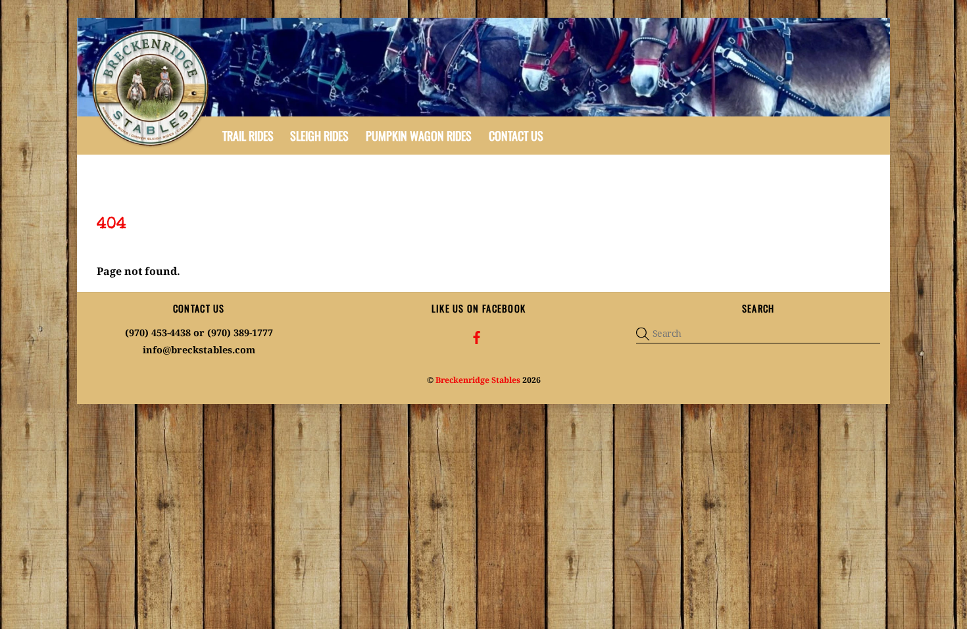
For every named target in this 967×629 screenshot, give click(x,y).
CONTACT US (516, 135)
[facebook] (477, 336)
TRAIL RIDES (248, 135)
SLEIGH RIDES (319, 135)
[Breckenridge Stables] (152, 145)
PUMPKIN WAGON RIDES (419, 135)
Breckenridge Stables (477, 380)
